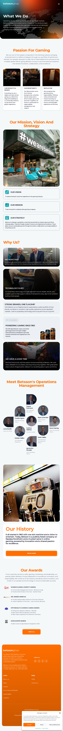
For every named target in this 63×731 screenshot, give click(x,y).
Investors (6, 698)
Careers (5, 686)
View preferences (54, 724)
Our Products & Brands (10, 690)
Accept (29, 724)
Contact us (35, 683)
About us (6, 679)
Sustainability (7, 694)
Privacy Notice (45, 728)
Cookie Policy (38, 728)
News (5, 683)
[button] (60, 713)
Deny (41, 724)
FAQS (33, 679)
